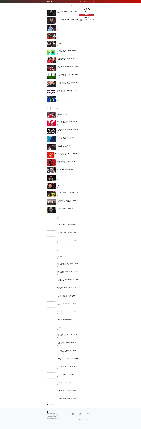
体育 (82, 1)
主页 (63, 413)
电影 (93, 1)
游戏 (89, 1)
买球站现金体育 (81, 415)
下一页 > (52, 404)
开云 (87, 418)
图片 (85, 1)
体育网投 (80, 414)
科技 (91, 1)
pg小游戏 (80, 419)
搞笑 (87, 1)
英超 (57, 21)
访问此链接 (87, 14)
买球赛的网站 (72, 413)
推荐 (80, 1)
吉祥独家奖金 (86, 17)
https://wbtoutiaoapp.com (50, 415)
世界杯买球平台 (73, 414)
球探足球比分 (72, 415)
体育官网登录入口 (81, 413)
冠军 (87, 414)
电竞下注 (80, 418)
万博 (87, 419)
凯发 (87, 415)
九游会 (88, 413)
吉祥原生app (50, 1)
